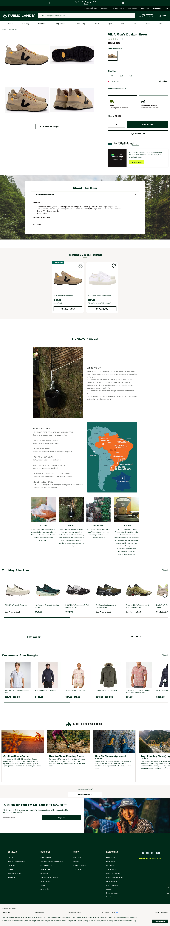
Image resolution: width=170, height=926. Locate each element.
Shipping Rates (111, 869)
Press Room (11, 877)
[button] (49, 126)
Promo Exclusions (111, 885)
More (148, 24)
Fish (123, 24)
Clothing (25, 24)
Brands (11, 24)
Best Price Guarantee (113, 873)
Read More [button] (37, 225)
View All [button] (165, 570)
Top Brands (77, 869)
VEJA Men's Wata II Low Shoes (99, 296)
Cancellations (110, 865)
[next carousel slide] (120, 3)
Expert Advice (133, 8)
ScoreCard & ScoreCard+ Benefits (51, 861)
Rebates (76, 861)
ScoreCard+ (105, 8)
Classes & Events (118, 8)
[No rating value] (114, 39)
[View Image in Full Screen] (27, 55)
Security (109, 897)
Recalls (108, 889)
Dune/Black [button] (58, 303)
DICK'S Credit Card (91, 8)
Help (166, 8)
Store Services (45, 869)
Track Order (157, 8)
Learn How (135, 145)
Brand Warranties (111, 893)
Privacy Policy (39, 912)
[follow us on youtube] (157, 853)
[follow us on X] (153, 853)
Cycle (110, 24)
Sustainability (12, 865)
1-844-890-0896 (121, 917)
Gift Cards (43, 885)
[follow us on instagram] (148, 853)
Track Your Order (45, 881)
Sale (160, 24)
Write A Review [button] (137, 637)
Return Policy (110, 861)
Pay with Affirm (45, 889)
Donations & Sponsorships (16, 861)
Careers (10, 869)
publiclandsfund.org (129, 921)
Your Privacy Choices (108, 912)
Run (135, 24)
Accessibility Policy (74, 912)
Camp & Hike (60, 24)
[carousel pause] (123, 3)
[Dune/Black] (112, 56)
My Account (44, 873)
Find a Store (145, 8)
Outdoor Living (80, 24)
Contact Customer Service (49, 877)
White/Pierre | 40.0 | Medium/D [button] (99, 303)
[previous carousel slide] (49, 3)
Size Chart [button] (163, 81)
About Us (10, 857)
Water (97, 24)
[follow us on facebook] (144, 853)
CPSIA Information (112, 881)
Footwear (42, 24)
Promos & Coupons (79, 865)
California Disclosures (161, 912)
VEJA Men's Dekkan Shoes (63, 296)
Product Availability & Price (114, 877)
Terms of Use (6, 912)
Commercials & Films (14, 873)
